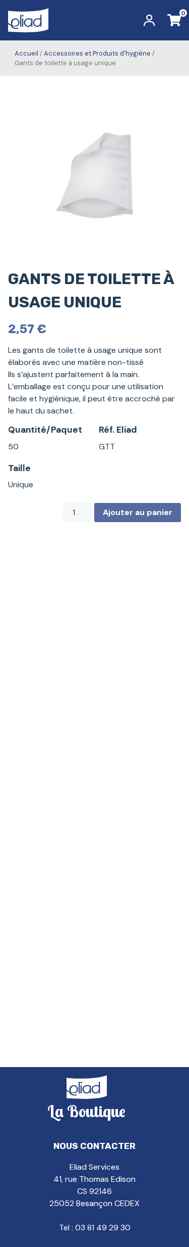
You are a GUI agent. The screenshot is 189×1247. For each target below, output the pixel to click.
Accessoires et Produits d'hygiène (97, 53)
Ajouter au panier (137, 512)
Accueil (26, 53)
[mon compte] (149, 20)
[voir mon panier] (174, 20)
